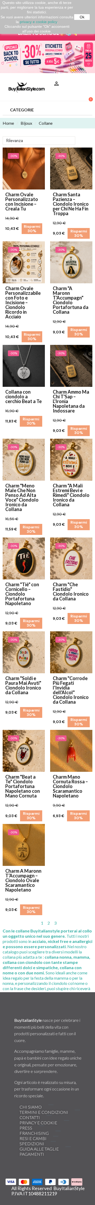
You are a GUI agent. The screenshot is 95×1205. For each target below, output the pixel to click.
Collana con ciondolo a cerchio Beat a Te (23, 396)
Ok (82, 17)
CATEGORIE (22, 109)
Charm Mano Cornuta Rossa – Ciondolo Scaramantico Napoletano (70, 786)
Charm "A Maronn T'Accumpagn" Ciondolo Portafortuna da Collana (70, 300)
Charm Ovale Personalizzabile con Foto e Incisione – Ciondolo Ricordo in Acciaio (23, 302)
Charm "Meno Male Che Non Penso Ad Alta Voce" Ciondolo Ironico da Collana (22, 497)
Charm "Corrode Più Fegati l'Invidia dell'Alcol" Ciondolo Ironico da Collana (71, 690)
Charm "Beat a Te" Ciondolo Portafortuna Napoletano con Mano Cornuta (22, 786)
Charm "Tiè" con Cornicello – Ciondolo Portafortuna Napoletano (22, 594)
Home (8, 123)
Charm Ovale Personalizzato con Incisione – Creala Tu (21, 201)
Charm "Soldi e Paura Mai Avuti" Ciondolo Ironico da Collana (23, 685)
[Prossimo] (90, 923)
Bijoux (26, 123)
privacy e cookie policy (38, 22)
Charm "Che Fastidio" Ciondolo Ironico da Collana (71, 591)
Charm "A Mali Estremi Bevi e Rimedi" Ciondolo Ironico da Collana (71, 495)
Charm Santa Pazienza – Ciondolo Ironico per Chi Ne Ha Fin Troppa (71, 204)
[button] (86, 77)
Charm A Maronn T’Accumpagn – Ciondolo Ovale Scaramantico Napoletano (23, 880)
